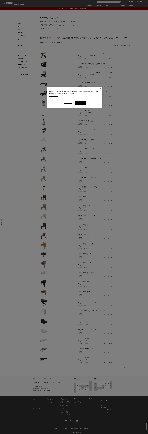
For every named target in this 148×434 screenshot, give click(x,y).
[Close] (100, 89)
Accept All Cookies (80, 103)
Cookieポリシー (53, 96)
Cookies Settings (68, 103)
